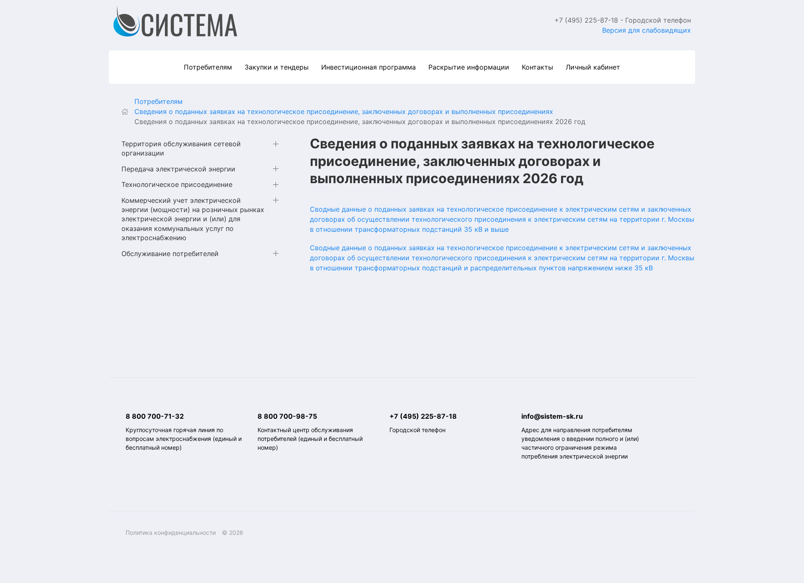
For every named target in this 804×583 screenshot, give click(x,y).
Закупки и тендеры (277, 67)
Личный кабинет (593, 67)
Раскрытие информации (468, 67)
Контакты (537, 67)
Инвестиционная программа (368, 67)
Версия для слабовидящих (646, 30)
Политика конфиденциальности (171, 532)
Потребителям (208, 67)
